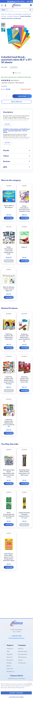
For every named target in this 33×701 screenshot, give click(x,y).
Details (6, 150)
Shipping (9, 663)
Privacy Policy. (21, 688)
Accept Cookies (16, 693)
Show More (7, 124)
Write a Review (20, 82)
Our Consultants (22, 654)
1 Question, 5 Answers (8, 83)
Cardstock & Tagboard (13, 16)
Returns (9, 666)
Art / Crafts (8, 14)
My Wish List (10, 671)
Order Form (10, 669)
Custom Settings (16, 697)
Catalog (20, 660)
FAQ (8, 651)
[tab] (16, 112)
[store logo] (16, 5)
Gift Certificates (22, 657)
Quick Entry (10, 660)
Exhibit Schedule (22, 651)
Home (2, 14)
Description (8, 112)
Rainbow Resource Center (16, 623)
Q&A (5, 167)
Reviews (6, 161)
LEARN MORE (30, 1)
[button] (3, 29)
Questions (9, 654)
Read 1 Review (15, 80)
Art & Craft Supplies (17, 14)
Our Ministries (22, 663)
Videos (6, 156)
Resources (10, 657)
